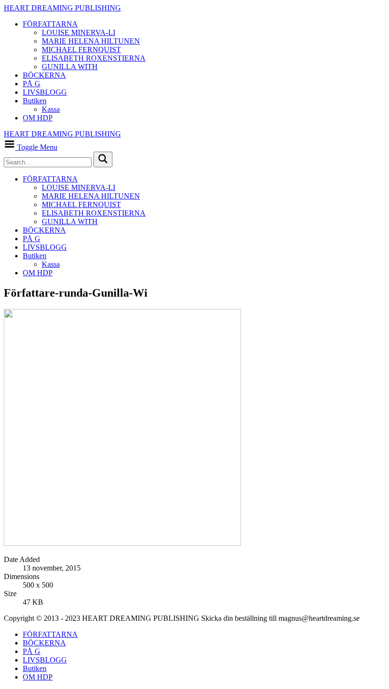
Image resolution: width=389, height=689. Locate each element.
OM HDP (38, 118)
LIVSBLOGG (45, 92)
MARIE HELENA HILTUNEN (91, 41)
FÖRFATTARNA (50, 24)
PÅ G (31, 84)
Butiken (34, 101)
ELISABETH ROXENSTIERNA (94, 58)
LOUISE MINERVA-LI (78, 32)
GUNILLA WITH (70, 67)
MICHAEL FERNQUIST (81, 49)
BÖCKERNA (44, 75)
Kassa (51, 109)
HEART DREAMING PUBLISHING (62, 8)
